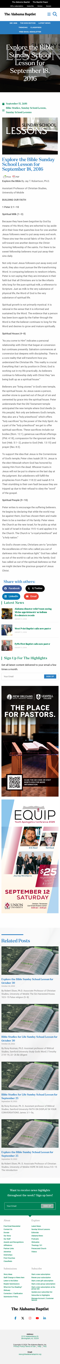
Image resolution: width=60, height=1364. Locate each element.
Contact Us (8, 1229)
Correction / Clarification (13, 1293)
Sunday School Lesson (33, 108)
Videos (34, 1252)
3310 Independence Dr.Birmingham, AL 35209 (30, 1337)
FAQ (44, 1346)
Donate (6, 1233)
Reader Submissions (12, 1284)
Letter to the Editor (11, 1281)
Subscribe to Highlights (40, 1295)
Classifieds (35, 27)
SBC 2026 (13, 23)
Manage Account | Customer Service (42, 1299)
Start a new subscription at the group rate (43, 1288)
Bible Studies (13, 108)
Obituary (7, 1290)
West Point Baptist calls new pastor (33, 629)
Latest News (44, 23)
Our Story (7, 1236)
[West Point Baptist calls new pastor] (6, 629)
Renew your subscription (41, 1278)
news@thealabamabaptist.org (30, 1354)
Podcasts (35, 1239)
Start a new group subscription (43, 1284)
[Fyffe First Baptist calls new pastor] (6, 645)
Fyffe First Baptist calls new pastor (32, 644)
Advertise (7, 1252)
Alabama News (37, 1236)
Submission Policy (11, 1297)
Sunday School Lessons (19, 112)
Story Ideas (8, 1274)
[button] (55, 14)
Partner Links (9, 1249)
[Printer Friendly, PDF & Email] (11, 177)
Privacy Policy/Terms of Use (25, 1346)
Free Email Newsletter (30, 32)
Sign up (50, 676)
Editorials (35, 1233)
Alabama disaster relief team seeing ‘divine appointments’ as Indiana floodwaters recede (33, 612)
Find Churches (9, 1258)
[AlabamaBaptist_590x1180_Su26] (30, 856)
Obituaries (35, 1242)
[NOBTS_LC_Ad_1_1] (30, 741)
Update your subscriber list (41, 1292)
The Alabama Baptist (21, 2)
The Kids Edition (28, 23)
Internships (8, 1255)
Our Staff (7, 1239)
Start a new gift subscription (42, 1281)
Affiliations (8, 1245)
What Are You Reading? (13, 1287)
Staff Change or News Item (14, 1278)
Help (39, 1346)
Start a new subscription (40, 1274)
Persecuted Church (38, 1249)
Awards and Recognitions (14, 1242)
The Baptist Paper (40, 2)
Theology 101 (36, 1245)
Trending (23, 27)
